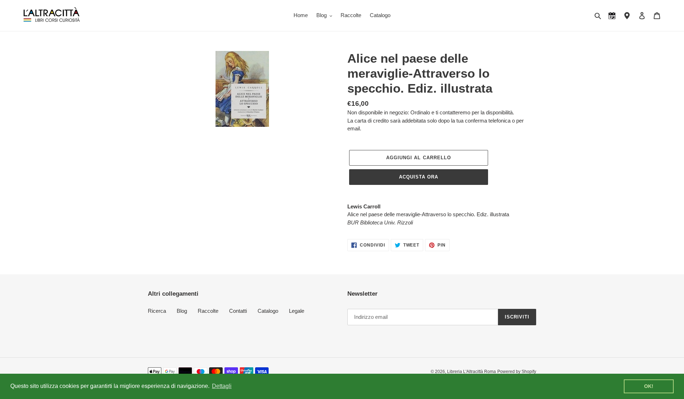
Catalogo (268, 311)
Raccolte (208, 311)
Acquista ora (418, 177)
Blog (182, 311)
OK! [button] (648, 386)
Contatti (238, 311)
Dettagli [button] (222, 386)
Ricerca (157, 311)
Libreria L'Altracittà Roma (471, 371)
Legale (296, 311)
